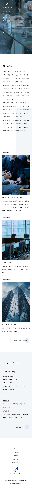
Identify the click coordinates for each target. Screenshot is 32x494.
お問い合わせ (16, 462)
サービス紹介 (16, 452)
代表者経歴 (16, 459)
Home (16, 449)
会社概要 (16, 455)
